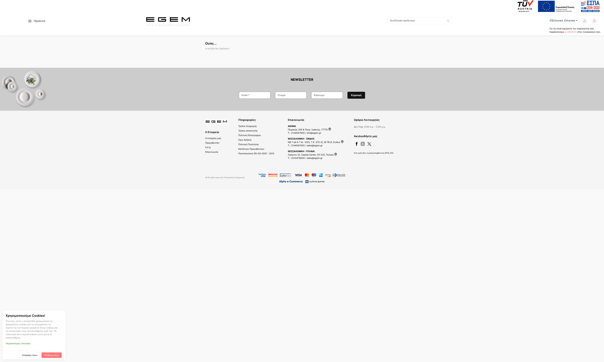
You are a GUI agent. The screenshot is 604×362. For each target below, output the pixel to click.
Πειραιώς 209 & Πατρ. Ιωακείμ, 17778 (308, 129)
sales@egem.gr (315, 145)
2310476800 (298, 158)
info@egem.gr (314, 133)
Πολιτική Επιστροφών (249, 135)
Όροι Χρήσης (245, 139)
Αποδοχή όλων (51, 355)
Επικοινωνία (211, 152)
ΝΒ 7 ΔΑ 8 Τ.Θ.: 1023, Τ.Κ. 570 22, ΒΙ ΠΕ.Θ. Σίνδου (314, 142)
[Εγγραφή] (594, 20)
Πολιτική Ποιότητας (248, 144)
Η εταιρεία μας (213, 138)
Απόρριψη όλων (30, 355)
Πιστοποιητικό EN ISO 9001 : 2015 (256, 153)
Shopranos (240, 177)
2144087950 (298, 145)
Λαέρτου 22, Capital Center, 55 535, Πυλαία (311, 154)
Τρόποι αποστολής (248, 130)
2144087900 (298, 133)
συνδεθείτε (571, 31)
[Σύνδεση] (584, 20)
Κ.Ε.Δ (208, 147)
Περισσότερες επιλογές (18, 343)
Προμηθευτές (212, 142)
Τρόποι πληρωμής (247, 126)
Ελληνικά (569, 20)
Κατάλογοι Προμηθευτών (251, 149)
